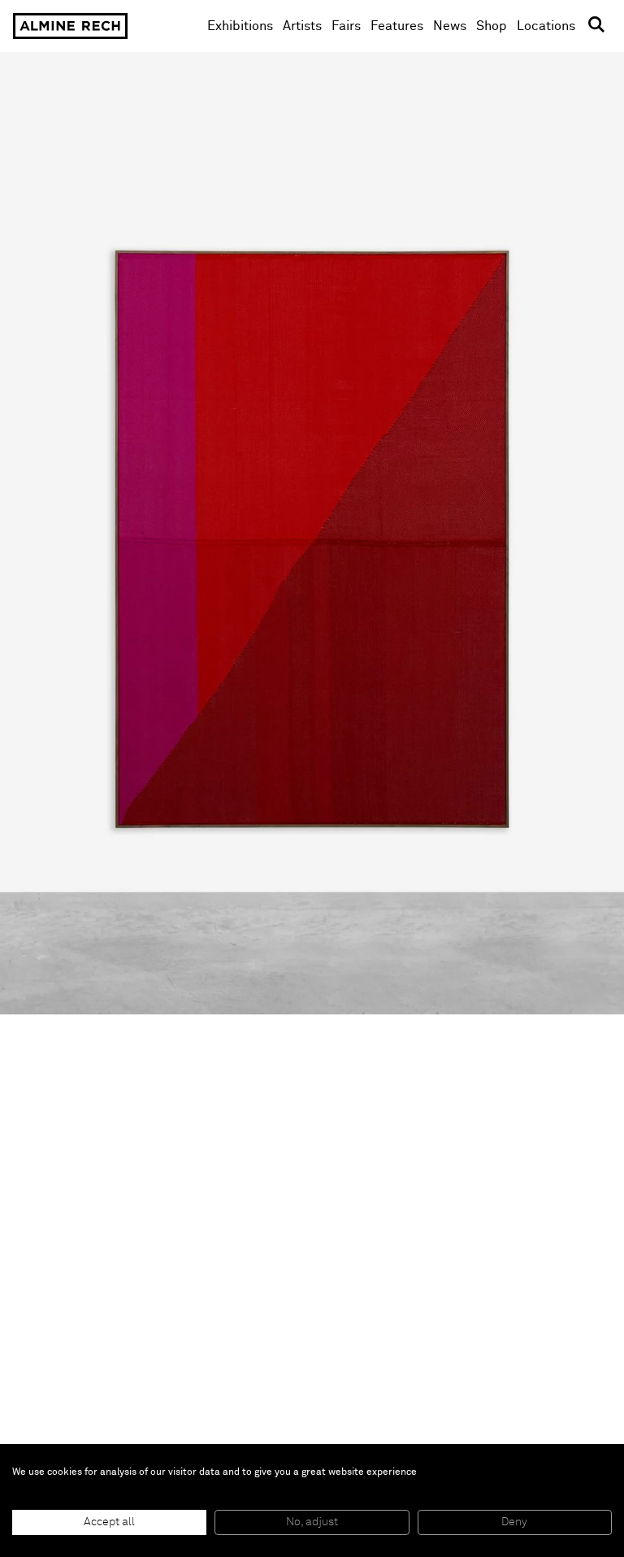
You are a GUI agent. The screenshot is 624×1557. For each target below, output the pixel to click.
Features (396, 26)
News (449, 26)
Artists (302, 26)
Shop (491, 26)
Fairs (346, 26)
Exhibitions (240, 26)
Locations (546, 26)
